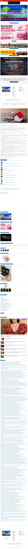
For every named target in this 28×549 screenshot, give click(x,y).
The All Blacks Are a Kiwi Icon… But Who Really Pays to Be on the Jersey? (9, 451)
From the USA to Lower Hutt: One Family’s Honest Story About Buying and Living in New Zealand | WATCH (14, 470)
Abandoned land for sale (4, 168)
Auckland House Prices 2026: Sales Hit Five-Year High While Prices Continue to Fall (11, 455)
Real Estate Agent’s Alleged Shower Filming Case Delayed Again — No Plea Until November (12, 374)
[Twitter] (6, 95)
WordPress (18, 547)
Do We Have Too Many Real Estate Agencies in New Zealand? (8, 453)
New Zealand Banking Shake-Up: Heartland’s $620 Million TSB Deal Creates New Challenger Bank (13, 498)
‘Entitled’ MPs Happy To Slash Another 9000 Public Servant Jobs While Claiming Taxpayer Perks (12, 509)
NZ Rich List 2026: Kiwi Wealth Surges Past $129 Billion (7, 477)
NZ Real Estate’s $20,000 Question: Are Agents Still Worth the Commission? (10, 380)
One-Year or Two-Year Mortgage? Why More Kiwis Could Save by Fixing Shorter (10, 405)
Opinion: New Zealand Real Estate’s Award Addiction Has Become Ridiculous (10, 501)
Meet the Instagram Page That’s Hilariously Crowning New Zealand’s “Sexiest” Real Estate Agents (12, 454)
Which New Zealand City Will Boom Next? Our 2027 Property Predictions (9, 446)
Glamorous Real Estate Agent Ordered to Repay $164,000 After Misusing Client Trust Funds (12, 475)
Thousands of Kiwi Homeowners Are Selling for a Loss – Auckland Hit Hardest (10, 392)
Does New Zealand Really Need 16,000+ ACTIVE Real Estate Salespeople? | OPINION (11, 485)
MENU (2, 0)
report (17, 128)
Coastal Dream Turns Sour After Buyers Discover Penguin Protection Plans (10, 468)
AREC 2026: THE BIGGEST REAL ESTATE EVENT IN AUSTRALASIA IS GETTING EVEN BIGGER (11, 515)
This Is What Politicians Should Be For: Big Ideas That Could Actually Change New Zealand (12, 373)
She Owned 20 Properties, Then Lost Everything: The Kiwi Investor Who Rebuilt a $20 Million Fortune (13, 478)
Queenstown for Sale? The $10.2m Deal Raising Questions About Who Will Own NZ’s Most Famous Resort (13, 375)
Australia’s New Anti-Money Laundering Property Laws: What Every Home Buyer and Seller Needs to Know (14, 462)
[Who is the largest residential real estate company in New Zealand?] (1, 162)
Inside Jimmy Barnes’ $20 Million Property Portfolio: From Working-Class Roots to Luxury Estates (12, 408)
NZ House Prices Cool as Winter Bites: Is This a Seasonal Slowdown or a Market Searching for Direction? (13, 421)
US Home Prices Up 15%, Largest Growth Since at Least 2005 (10, 189)
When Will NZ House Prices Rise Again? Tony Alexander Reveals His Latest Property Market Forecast (13, 461)
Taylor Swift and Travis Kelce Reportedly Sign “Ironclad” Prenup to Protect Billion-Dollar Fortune (12, 456)
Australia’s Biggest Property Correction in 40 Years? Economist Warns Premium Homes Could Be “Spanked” (14, 417)
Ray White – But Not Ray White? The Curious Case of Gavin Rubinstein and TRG (10, 371)
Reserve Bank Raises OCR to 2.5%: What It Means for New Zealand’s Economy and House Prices (12, 443)
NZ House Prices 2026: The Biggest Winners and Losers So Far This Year (9, 457)
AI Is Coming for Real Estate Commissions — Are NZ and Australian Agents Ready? (11, 362)
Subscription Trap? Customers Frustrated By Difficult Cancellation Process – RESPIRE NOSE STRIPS (13, 505)
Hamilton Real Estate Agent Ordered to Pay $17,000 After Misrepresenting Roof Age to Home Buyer (13, 393)
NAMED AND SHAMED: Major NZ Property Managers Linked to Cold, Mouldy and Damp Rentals (12, 364)
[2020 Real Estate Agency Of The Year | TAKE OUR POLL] (1, 169)
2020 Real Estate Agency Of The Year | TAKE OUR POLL (7, 170)
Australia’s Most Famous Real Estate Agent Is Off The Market (8, 497)
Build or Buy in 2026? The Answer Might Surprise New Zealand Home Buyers (10, 447)
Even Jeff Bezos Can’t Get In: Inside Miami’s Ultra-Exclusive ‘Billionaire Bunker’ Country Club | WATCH (13, 388)
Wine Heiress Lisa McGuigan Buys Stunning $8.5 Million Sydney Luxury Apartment (11, 403)
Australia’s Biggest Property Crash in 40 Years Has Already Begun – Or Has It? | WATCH (11, 476)
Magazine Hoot (13, 547)
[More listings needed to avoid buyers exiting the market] (1, 183)
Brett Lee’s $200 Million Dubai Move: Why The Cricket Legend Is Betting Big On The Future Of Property (13, 487)
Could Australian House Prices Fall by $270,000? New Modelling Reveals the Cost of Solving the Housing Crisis (14, 429)
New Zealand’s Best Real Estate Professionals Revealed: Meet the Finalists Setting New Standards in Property (14, 444)
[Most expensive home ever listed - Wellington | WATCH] (1, 178)
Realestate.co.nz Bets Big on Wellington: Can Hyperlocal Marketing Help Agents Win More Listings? (13, 401)
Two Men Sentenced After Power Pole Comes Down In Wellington (12, 188)
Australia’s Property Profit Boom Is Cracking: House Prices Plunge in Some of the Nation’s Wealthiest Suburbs (14, 399)
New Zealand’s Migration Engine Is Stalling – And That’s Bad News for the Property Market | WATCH (13, 422)
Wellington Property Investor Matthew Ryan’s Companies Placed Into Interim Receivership (12, 413)
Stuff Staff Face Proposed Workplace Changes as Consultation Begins (9, 412)
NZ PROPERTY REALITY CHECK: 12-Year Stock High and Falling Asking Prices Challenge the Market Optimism (14, 398)
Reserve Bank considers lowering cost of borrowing (7, 177)
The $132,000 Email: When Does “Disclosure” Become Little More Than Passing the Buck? (11, 376)
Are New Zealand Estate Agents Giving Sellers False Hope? (8, 402)
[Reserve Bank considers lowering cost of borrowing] (1, 176)
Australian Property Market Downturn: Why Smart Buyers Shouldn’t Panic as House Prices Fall (12, 439)
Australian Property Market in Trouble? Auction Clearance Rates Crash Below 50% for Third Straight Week (14, 449)
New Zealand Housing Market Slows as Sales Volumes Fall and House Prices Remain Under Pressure (13, 484)
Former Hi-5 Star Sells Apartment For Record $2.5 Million (8, 490)
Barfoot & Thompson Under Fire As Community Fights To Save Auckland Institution (11, 488)
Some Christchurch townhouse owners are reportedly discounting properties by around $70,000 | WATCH (14, 469)
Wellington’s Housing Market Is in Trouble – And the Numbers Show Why (10, 450)
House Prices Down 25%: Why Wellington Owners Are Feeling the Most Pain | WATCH (11, 471)
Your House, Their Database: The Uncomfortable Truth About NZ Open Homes (10, 379)
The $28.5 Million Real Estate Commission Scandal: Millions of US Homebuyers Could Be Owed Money (13, 372)
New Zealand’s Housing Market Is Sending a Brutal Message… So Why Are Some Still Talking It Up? (13, 400)
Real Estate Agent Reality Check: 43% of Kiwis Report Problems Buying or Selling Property (12, 389)
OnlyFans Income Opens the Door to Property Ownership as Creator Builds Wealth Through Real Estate (13, 460)
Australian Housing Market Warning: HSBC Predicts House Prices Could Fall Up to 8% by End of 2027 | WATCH (14, 437)
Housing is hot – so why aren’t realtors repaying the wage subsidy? (9, 175)
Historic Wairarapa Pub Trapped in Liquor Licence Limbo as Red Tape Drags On (10, 414)
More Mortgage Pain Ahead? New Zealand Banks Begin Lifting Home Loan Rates (10, 407)
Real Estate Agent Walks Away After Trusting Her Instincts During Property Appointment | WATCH (13, 430)
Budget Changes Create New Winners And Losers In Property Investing (9, 495)
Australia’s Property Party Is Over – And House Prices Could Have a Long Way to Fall (11, 387)
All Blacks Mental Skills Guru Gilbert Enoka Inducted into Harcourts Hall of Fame (10, 426)
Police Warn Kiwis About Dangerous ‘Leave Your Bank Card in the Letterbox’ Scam (11, 481)
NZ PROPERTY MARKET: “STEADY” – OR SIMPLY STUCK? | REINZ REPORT (9, 381)
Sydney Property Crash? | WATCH (5, 491)
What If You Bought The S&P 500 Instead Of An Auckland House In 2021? (10, 502)
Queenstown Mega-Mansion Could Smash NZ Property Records (8, 467)
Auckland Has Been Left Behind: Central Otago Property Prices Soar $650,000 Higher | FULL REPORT (13, 496)
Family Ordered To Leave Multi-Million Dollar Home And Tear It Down (9, 494)
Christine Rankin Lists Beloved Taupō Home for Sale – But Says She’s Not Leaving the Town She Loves (13, 406)
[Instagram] (7, 95)
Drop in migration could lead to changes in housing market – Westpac (9, 182)
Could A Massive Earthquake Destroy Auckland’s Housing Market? (9, 508)
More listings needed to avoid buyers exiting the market (8, 184)
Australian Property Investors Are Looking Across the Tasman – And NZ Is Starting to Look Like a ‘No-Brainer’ (14, 382)
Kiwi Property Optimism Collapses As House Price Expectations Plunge (9, 492)
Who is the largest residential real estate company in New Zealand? (9, 163)
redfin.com (22, 128)
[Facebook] (4, 95)
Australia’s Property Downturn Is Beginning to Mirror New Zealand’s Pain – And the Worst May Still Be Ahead (14, 410)
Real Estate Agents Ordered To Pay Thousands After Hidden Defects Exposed (10, 510)
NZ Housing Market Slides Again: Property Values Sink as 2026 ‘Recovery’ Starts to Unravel (12, 396)
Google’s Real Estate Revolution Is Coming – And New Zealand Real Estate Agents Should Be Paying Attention (14, 489)
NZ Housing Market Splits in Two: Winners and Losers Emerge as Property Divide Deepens (12, 440)
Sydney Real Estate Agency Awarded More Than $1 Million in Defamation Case (10, 409)
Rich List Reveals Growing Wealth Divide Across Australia (8, 503)
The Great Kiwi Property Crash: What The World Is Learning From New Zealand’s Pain (11, 504)
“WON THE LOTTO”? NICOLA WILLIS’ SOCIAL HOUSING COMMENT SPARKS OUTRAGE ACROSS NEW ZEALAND (14, 516)
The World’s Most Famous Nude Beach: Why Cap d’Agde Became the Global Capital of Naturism (12, 448)
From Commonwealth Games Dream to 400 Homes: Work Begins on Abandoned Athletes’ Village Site (13, 474)
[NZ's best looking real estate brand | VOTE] (1, 171)
